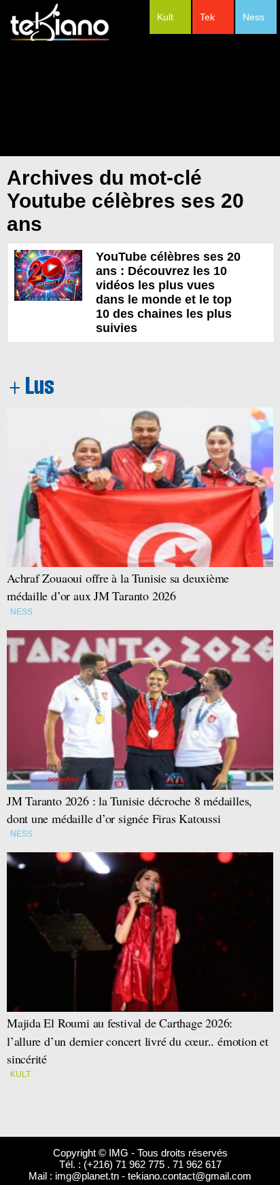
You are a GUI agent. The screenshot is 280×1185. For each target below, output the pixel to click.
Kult (165, 17)
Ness (253, 17)
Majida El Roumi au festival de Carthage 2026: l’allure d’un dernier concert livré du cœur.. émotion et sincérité (137, 1040)
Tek (207, 17)
